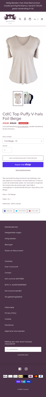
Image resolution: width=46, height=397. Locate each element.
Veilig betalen (10, 238)
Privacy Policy (10, 313)
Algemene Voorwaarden (15, 331)
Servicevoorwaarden (13, 291)
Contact (8, 273)
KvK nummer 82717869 (14, 279)
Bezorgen (9, 245)
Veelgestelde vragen (13, 232)
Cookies (8, 319)
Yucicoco (25, 389)
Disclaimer (9, 325)
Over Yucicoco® (11, 267)
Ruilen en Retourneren (14, 251)
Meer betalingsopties (23, 170)
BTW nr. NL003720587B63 (15, 285)
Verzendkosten (23, 126)
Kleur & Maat (7, 137)
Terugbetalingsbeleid (13, 297)
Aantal (5, 146)
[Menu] (42, 18)
